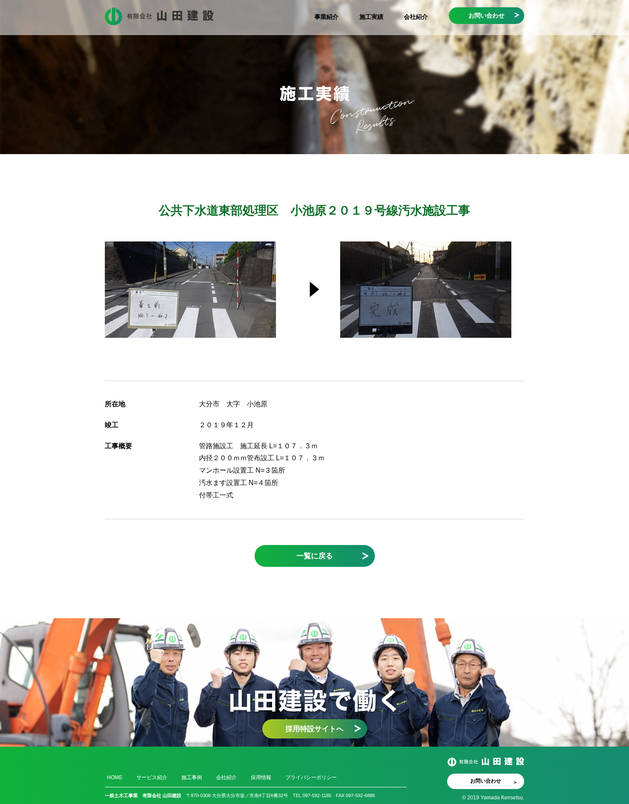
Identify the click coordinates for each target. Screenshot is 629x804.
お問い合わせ (486, 15)
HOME (114, 777)
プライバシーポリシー (311, 777)
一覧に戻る (315, 555)
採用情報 (261, 777)
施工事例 (191, 777)
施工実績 (371, 16)
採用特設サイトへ (314, 728)
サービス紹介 (151, 777)
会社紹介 (416, 16)
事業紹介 (326, 16)
